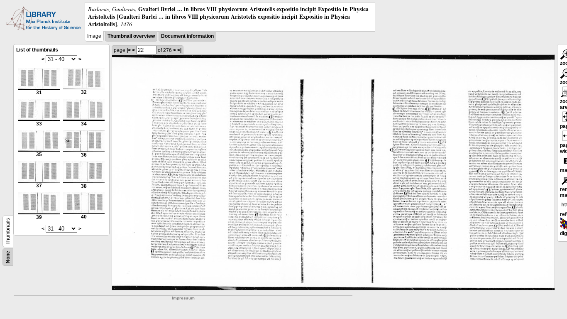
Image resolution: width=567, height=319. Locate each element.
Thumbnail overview (131, 36)
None (8, 257)
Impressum (183, 298)
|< (129, 50)
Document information (187, 36)
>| (179, 50)
